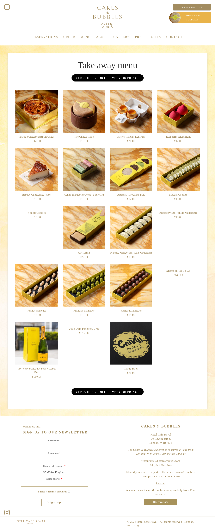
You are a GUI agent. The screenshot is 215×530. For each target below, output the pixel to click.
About (102, 37)
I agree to (52, 491)
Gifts (156, 37)
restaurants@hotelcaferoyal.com (160, 460)
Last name (54, 453)
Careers (160, 483)
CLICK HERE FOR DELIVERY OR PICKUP (107, 78)
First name (54, 440)
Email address (54, 479)
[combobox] (54, 472)
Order (69, 37)
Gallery (121, 37)
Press (140, 37)
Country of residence (54, 466)
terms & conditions (57, 491)
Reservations (192, 7)
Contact (174, 37)
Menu (85, 37)
